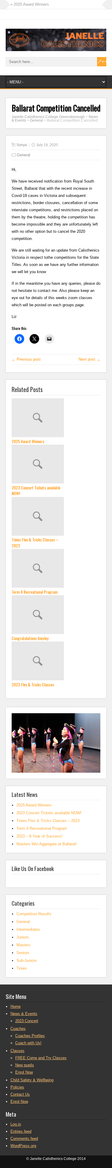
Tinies (21, 968)
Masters (23, 945)
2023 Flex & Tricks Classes (33, 685)
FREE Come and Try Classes (41, 1058)
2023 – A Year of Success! (39, 836)
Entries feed (20, 1131)
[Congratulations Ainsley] (56, 615)
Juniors (22, 937)
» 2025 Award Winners (29, 4)
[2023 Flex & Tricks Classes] (56, 662)
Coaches (18, 1028)
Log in (15, 1124)
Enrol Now (24, 1072)
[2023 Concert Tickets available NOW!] (56, 465)
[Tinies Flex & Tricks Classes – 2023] (56, 517)
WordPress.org (23, 1145)
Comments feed (24, 1138)
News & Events (23, 1013)
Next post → (89, 359)
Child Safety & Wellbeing (31, 1080)
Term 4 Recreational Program (35, 592)
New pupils (24, 1065)
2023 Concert (26, 1021)
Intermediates (28, 929)
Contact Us (20, 1094)
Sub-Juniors (26, 960)
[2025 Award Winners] (56, 418)
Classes (17, 1050)
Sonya (21, 145)
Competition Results (33, 914)
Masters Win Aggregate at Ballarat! (46, 844)
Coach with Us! (28, 1043)
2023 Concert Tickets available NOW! (36, 490)
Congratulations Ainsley (30, 638)
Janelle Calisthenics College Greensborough (48, 117)
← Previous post (26, 359)
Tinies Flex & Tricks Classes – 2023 (35, 542)
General (36, 120)
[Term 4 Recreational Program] (56, 569)
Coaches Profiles (30, 1036)
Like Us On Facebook (33, 868)
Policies (17, 1087)
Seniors (23, 952)
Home (15, 1006)
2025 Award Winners (28, 441)
